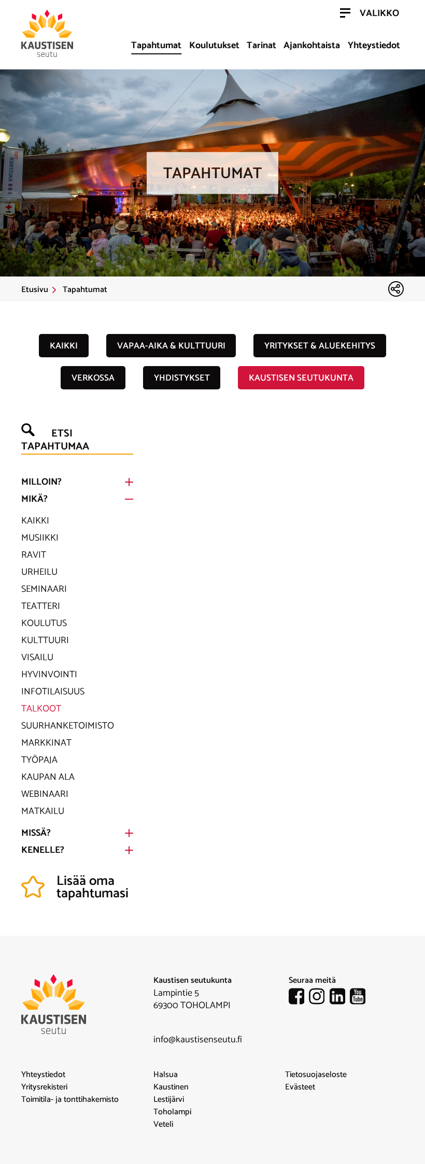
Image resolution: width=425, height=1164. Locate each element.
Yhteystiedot (374, 45)
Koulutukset (214, 45)
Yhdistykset (182, 378)
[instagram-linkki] (319, 998)
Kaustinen (171, 1087)
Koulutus (44, 623)
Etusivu (34, 290)
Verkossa (93, 378)
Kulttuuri (45, 640)
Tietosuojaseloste (316, 1075)
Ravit (33, 555)
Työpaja (39, 760)
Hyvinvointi (49, 674)
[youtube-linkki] (360, 998)
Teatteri (40, 606)
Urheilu (39, 572)
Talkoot (41, 709)
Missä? (36, 833)
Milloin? (41, 482)
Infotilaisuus (52, 692)
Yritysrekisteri (44, 1087)
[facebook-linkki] (299, 998)
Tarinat (261, 45)
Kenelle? (42, 850)
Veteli (163, 1124)
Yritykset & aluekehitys (319, 346)
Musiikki (40, 538)
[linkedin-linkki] (340, 998)
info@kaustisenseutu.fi (197, 1040)
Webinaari (44, 794)
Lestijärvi (168, 1100)
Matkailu (42, 811)
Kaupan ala (48, 777)
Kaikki (64, 346)
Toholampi (172, 1112)
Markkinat (46, 743)
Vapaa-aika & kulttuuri (171, 346)
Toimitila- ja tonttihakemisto (70, 1100)
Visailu (37, 657)
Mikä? (34, 499)
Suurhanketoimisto (67, 726)
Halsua (165, 1075)
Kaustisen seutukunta (301, 378)
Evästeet (300, 1087)
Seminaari (44, 589)
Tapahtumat (156, 45)
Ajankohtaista (312, 45)
